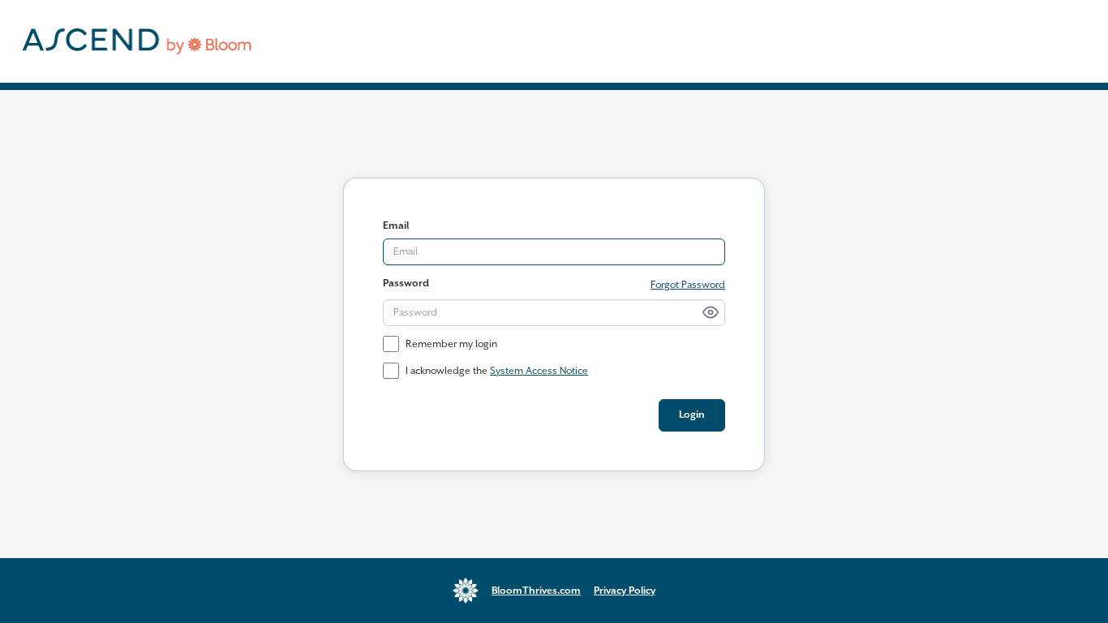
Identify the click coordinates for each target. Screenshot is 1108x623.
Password (406, 283)
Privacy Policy (624, 591)
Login (692, 415)
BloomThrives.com (536, 591)
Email (396, 226)
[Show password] (710, 312)
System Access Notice (539, 371)
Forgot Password (688, 285)
